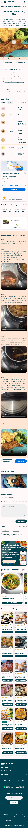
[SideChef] (7, 764)
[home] (9, 2)
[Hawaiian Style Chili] (7, 743)
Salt (19, 115)
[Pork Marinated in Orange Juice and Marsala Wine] (7, 623)
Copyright (8, 820)
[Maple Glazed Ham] (7, 671)
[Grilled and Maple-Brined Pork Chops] (21, 647)
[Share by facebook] (14, 58)
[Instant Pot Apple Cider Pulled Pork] (21, 671)
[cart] (25, 2)
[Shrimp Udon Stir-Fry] (12, 589)
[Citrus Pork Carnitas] (21, 719)
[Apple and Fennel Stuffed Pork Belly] (21, 623)
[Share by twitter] (20, 58)
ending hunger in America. (15, 199)
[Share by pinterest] (8, 58)
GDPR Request (7, 815)
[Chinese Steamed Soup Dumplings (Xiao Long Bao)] (21, 695)
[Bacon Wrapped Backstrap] (7, 695)
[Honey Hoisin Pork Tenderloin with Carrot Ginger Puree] (7, 719)
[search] (21, 2)
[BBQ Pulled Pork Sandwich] (21, 743)
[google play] (8, 787)
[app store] (20, 787)
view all (23, 570)
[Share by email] (25, 58)
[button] (2, 2)
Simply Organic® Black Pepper (22, 123)
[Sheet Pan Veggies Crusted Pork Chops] (7, 647)
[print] (2, 58)
